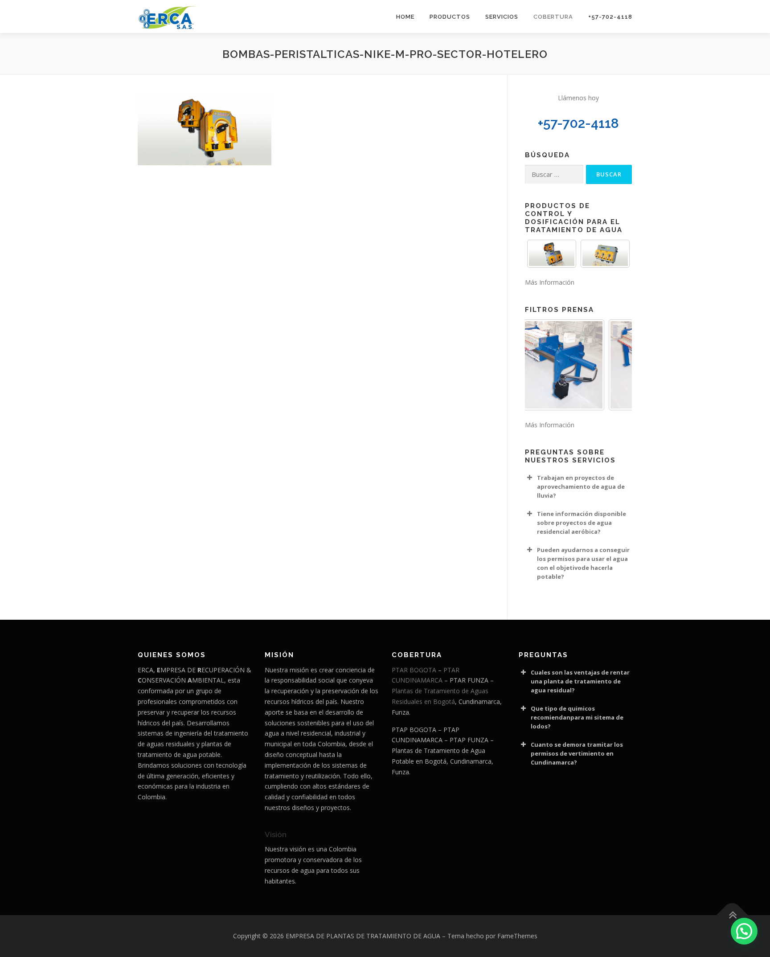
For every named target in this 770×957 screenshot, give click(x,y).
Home (405, 16)
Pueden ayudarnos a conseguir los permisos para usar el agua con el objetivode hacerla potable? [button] (583, 563)
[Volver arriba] (732, 915)
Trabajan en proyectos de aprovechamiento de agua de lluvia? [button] (581, 486)
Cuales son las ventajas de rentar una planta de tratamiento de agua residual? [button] (580, 681)
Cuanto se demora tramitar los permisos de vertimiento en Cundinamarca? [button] (577, 753)
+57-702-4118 (610, 16)
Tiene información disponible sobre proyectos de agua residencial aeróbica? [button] (581, 523)
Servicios (501, 16)
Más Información (549, 282)
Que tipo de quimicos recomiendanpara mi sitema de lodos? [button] (577, 717)
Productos (450, 16)
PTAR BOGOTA (414, 670)
